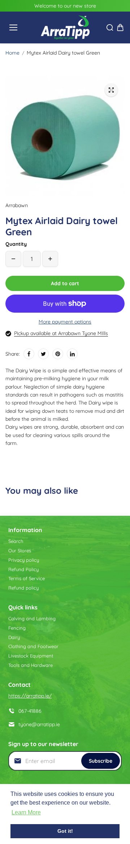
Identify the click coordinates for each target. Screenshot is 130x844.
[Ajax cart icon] (120, 27)
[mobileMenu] (13, 27)
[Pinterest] (57, 353)
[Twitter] (43, 353)
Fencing (17, 628)
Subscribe (100, 761)
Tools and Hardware (30, 665)
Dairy (14, 637)
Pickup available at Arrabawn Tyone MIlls (61, 333)
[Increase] (50, 259)
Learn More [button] (26, 812)
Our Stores (19, 550)
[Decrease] (13, 259)
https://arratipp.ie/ (30, 696)
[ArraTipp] (65, 27)
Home (12, 53)
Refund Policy (23, 569)
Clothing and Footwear (33, 646)
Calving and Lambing (32, 618)
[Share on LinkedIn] (72, 353)
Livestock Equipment (30, 656)
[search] (109, 27)
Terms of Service (26, 578)
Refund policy (23, 588)
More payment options (65, 321)
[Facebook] (28, 353)
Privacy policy (23, 560)
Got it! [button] (65, 831)
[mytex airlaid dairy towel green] (111, 90)
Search (15, 541)
